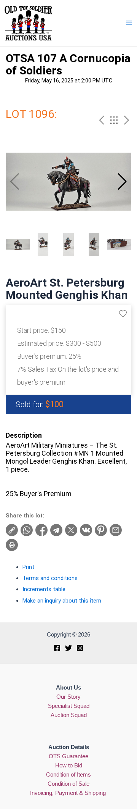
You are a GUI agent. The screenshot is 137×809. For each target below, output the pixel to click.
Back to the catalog (114, 120)
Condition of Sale (68, 784)
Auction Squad (69, 715)
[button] (122, 181)
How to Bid (68, 765)
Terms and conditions (50, 578)
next (126, 120)
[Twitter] (68, 648)
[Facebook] (57, 648)
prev (101, 120)
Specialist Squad (68, 706)
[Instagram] (79, 648)
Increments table (43, 589)
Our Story (68, 697)
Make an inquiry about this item (61, 600)
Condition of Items (68, 775)
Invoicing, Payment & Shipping (68, 793)
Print (28, 567)
